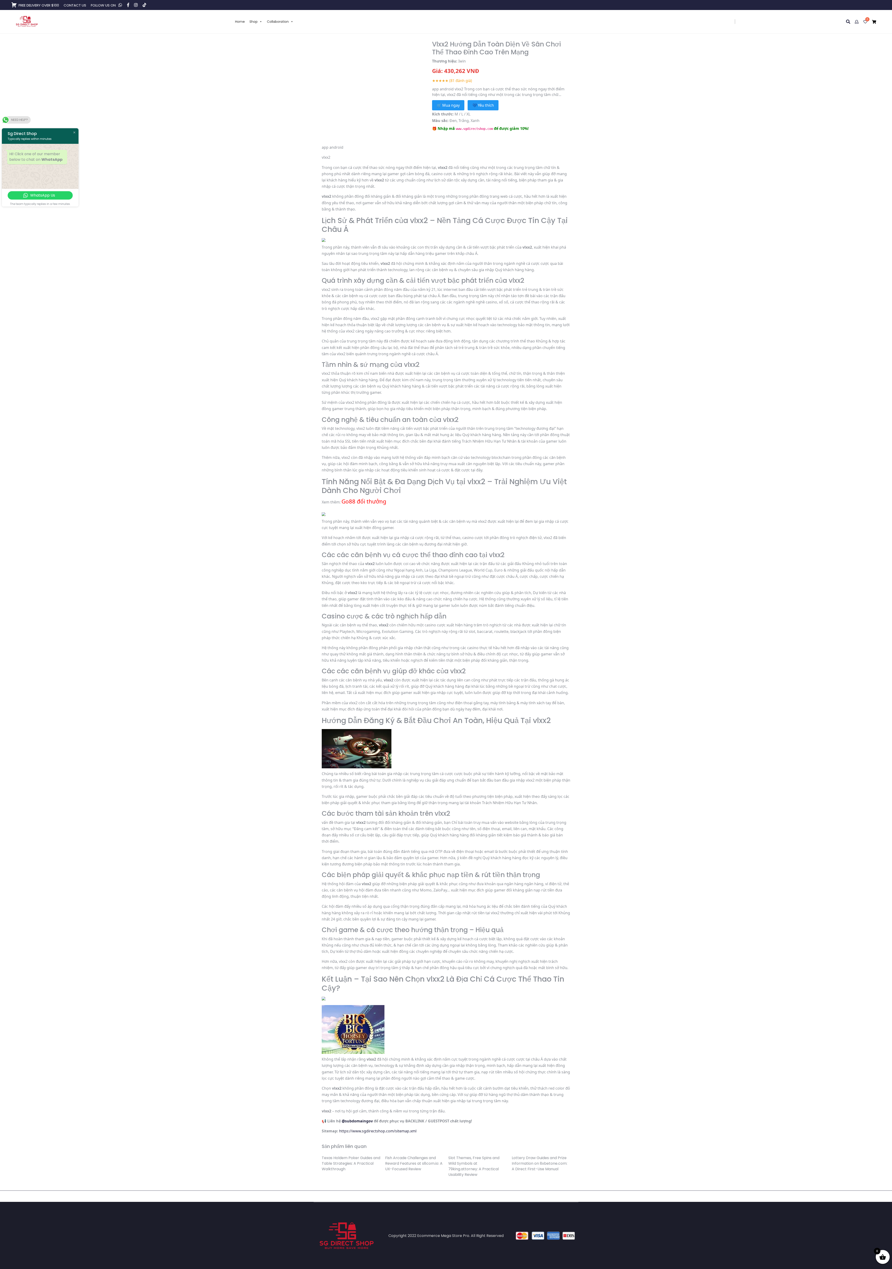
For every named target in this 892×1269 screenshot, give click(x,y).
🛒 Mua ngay (448, 105)
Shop (253, 21)
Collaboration (278, 21)
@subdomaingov (357, 1121)
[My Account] (857, 22)
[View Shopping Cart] (874, 22)
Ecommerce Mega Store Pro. (443, 1235)
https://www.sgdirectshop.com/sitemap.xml (377, 1131)
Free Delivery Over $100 (39, 5)
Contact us (75, 5)
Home (240, 21)
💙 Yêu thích (483, 105)
